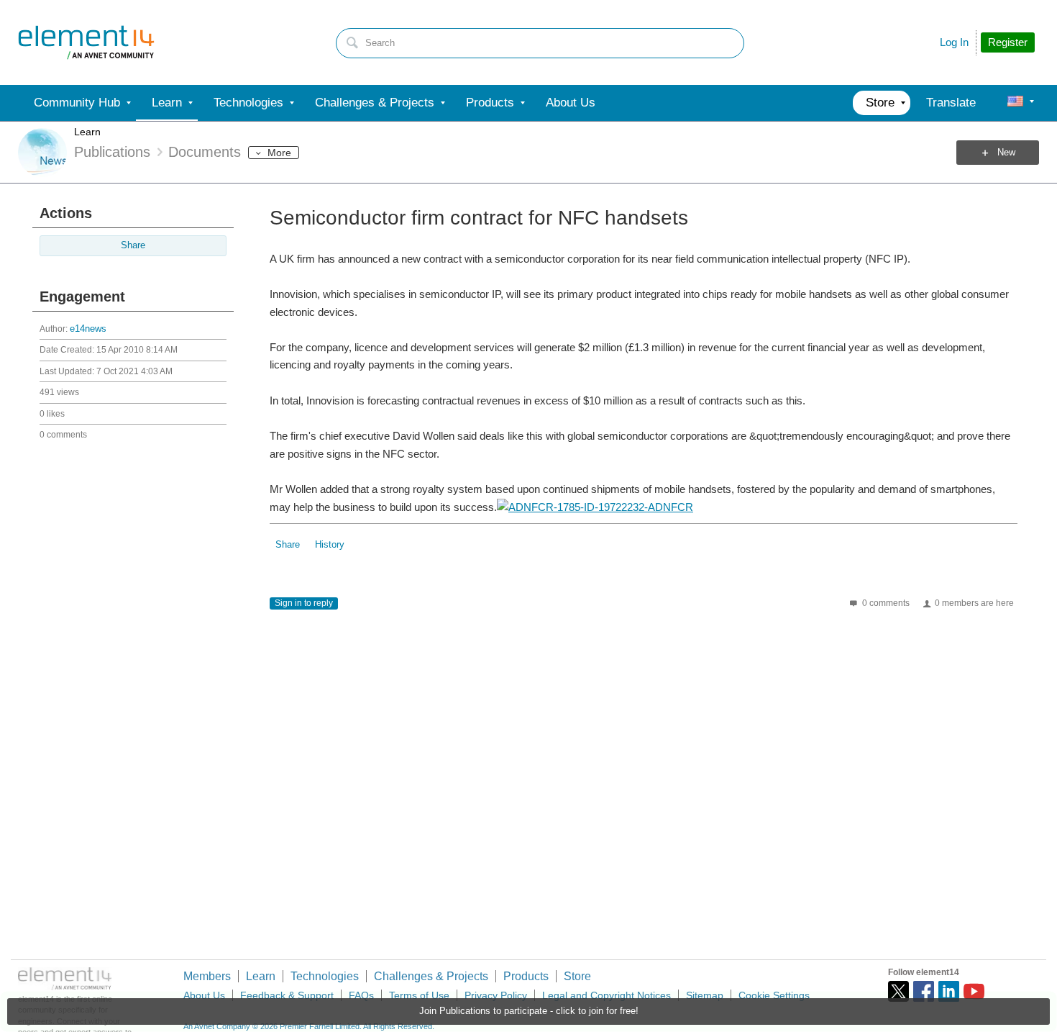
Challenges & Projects (431, 976)
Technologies (324, 976)
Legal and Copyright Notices (606, 995)
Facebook (923, 991)
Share (133, 245)
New (1006, 153)
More (279, 152)
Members (207, 976)
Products (526, 976)
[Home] (86, 42)
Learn (87, 131)
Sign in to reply (304, 603)
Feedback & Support (287, 995)
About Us (204, 995)
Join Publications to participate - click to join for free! (529, 1011)
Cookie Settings (774, 995)
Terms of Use (419, 995)
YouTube (974, 991)
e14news (88, 329)
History (329, 545)
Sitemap (704, 995)
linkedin (948, 991)
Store (577, 976)
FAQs (361, 995)
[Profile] (1015, 103)
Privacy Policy (496, 995)
